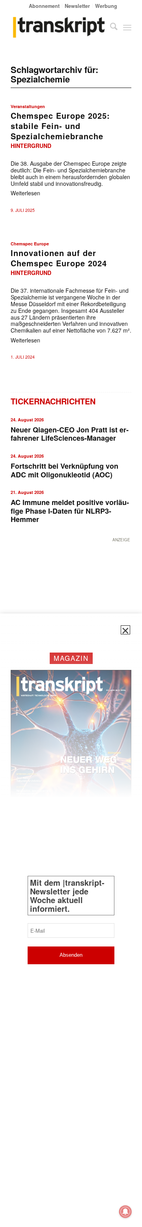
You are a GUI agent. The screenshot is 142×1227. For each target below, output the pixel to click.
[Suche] (110, 27)
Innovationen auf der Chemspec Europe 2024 (59, 258)
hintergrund (31, 146)
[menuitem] (44, 6)
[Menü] (127, 27)
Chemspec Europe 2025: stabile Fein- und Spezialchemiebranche (60, 126)
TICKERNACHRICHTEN (53, 401)
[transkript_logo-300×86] (59, 27)
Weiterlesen (25, 193)
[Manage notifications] (125, 1211)
